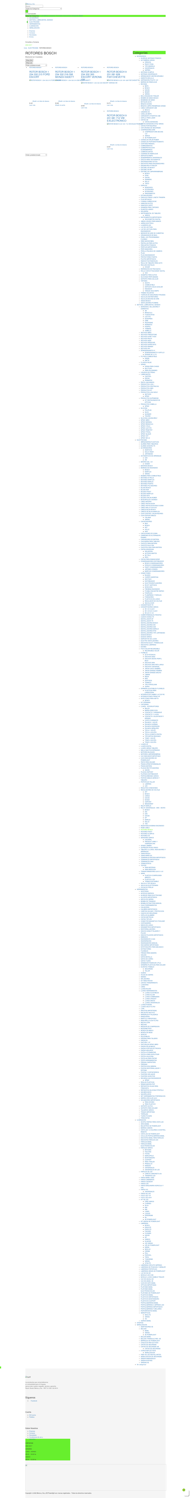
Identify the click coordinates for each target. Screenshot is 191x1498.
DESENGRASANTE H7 (148, 350)
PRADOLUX (148, 1164)
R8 (146, 1217)
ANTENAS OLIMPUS (147, 72)
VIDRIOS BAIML (146, 1321)
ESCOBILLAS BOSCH (148, 168)
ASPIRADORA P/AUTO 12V (149, 80)
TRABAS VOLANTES (147, 293)
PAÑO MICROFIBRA (147, 241)
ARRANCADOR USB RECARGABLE (152, 76)
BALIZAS (143, 1329)
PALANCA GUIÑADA (151, 724)
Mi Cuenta (32, 1415)
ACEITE (147, 283)
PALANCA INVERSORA (152, 726)
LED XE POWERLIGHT (152, 1245)
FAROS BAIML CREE (147, 1178)
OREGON (148, 62)
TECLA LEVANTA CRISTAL (153, 734)
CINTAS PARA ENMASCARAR (150, 559)
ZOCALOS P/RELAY (147, 887)
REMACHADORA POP (148, 1084)
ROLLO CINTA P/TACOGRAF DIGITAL (153, 271)
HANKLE (147, 1239)
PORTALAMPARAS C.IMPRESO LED (152, 1305)
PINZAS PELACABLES (148, 1046)
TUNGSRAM (149, 1259)
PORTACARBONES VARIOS (150, 776)
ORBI (146, 321)
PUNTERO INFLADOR (148, 1074)
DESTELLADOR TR (147, 621)
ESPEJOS (144, 185)
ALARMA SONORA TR (148, 446)
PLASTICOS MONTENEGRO (150, 1299)
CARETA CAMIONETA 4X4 (153, 1174)
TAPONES (144, 281)
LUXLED (147, 1213)
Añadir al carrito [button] (60, 105)
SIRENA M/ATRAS (146, 1361)
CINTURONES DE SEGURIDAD (151, 128)
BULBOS (147, 575)
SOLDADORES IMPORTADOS (150, 1100)
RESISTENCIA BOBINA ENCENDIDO (152, 826)
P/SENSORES (149, 597)
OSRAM (147, 1251)
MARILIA (147, 820)
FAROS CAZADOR (147, 1182)
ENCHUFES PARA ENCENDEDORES (152, 164)
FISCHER (148, 1231)
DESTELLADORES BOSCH (149, 623)
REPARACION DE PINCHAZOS (150, 269)
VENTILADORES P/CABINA (149, 303)
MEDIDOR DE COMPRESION (150, 1026)
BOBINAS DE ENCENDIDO (149, 468)
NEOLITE (148, 1315)
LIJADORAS (144, 985)
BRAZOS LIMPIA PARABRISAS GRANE (153, 106)
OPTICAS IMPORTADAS (148, 1285)
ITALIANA (148, 517)
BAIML (147, 1331)
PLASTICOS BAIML (147, 1295)
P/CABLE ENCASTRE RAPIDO (154, 591)
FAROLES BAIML (146, 1142)
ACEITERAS (145, 891)
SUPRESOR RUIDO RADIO (149, 848)
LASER (147, 1211)
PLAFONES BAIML (147, 1287)
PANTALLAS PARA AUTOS (149, 243)
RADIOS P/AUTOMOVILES (149, 261)
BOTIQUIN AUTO (146, 102)
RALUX (147, 822)
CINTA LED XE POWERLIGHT (150, 1134)
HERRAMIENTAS (34, 24)
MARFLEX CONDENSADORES (154, 571)
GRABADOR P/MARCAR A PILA (151, 963)
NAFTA (147, 360)
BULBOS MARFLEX (147, 494)
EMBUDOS (144, 937)
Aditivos (46, 16)
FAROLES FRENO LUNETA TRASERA (153, 197)
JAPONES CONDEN (151, 569)
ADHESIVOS (149, 187)
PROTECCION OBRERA (148, 1066)
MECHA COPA (145, 1022)
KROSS (147, 378)
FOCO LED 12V (146, 1195)
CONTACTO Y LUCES (152, 714)
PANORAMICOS (150, 193)
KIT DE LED (144, 1199)
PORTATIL (148, 1255)
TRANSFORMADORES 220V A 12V (152, 871)
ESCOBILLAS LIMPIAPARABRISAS (152, 171)
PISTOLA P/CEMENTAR (148, 1052)
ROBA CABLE (145, 828)
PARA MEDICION (150, 869)
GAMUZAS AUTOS (147, 203)
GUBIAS (143, 973)
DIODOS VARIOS (146, 637)
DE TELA (148, 555)
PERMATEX (148, 325)
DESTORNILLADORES (148, 929)
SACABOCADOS (146, 1092)
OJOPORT (148, 1160)
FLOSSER (148, 1233)
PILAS (143, 253)
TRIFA (147, 1257)
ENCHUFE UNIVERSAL (152, 667)
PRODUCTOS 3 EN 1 (147, 384)
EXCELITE (148, 1229)
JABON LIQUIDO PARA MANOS (151, 221)
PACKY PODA (149, 64)
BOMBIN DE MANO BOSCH (149, 98)
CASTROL (148, 376)
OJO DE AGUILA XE (147, 1279)
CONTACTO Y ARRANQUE (153, 712)
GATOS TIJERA (146, 961)
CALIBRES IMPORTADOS (149, 909)
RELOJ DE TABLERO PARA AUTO (151, 263)
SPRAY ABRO (145, 420)
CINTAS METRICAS (147, 917)
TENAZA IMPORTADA (148, 1112)
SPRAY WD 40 (145, 438)
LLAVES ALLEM (150, 995)
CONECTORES (145, 573)
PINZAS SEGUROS (147, 1050)
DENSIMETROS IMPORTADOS (151, 927)
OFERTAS (140, 1323)
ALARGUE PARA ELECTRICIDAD (151, 895)
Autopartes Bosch (77, 16)
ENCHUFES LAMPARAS (148, 645)
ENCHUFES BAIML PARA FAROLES (152, 1138)
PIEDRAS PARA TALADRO (149, 1038)
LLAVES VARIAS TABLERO (149, 748)
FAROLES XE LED (146, 1172)
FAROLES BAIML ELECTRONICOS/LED (148, 1145)
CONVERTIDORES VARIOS (149, 607)
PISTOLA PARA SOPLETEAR (150, 1054)
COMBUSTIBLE (150, 285)
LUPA (142, 1009)
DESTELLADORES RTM (148, 631)
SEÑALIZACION (34, 28)
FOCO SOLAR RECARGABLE (150, 649)
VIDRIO (147, 686)
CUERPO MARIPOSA (151, 577)
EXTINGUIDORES (146, 195)
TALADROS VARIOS (147, 1110)
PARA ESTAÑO (149, 1102)
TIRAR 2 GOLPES (150, 740)
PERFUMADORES (146, 249)
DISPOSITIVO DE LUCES (149, 639)
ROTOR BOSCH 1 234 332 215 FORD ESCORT (39, 74)
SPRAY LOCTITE (146, 428)
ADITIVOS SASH (146, 340)
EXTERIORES (149, 189)
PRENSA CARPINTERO (148, 1062)
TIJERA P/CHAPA (146, 1116)
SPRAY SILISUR (146, 434)
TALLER (147, 971)
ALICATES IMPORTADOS (149, 897)
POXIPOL (148, 327)
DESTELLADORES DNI (148, 625)
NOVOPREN (148, 319)
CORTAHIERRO (146, 923)
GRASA (143, 364)
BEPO (147, 86)
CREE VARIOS (149, 1201)
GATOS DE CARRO (147, 959)
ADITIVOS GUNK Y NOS (148, 337)
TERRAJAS (144, 1114)
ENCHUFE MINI (150, 663)
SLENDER (148, 414)
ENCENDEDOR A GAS (148, 939)
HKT (146, 527)
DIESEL (147, 358)
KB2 (146, 1207)
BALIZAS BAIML (146, 1337)
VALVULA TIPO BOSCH (148, 883)
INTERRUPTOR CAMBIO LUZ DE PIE (153, 694)
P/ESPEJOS (148, 593)
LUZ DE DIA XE (146, 1273)
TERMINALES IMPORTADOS (150, 859)
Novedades (33, 35)
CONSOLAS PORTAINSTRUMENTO (152, 142)
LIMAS (143, 987)
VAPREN (147, 70)
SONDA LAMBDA (146, 846)
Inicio (25, 48)
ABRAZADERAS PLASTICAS (150, 442)
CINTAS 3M (144, 120)
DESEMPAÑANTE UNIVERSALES (151, 158)
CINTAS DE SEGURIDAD (148, 1345)
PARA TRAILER (150, 1162)
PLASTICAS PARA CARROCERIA (150, 691)
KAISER (147, 464)
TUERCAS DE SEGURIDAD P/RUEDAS (153, 295)
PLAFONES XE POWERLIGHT (150, 1293)
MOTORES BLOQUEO (148, 752)
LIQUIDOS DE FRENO (148, 372)
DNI (146, 812)
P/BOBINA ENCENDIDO (152, 589)
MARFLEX (148, 472)
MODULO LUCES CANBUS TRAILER (152, 1277)
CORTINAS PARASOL (148, 144)
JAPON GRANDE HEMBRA (153, 671)
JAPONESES (149, 454)
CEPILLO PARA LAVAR (148, 118)
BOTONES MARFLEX (147, 480)
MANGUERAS (145, 1017)
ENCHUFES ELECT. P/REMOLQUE (152, 643)
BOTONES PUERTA (147, 484)
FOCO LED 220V (146, 1197)
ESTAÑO (143, 647)
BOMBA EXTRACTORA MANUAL (151, 903)
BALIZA (147, 708)
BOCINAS (144, 84)
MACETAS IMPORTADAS (149, 1011)
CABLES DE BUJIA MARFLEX (150, 511)
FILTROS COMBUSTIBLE (149, 356)
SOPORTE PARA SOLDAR (149, 1108)
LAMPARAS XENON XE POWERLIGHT (153, 1271)
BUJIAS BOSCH (146, 488)
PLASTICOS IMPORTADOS (149, 1297)
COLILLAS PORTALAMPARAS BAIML (152, 1136)
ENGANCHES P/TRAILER (149, 166)
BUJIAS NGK (145, 490)
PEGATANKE (149, 323)
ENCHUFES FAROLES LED (149, 1140)
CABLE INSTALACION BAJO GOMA (152, 506)
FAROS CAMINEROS (147, 1180)
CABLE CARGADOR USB (149, 108)
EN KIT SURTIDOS (151, 585)
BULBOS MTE (145, 496)
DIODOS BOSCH (146, 635)
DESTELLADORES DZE (148, 627)
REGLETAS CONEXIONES (149, 788)
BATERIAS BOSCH (147, 466)
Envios (31, 37)
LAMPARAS (144, 1223)
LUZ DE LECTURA (147, 227)
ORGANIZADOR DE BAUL (149, 235)
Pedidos (31, 1417)
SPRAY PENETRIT (147, 430)
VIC (146, 1319)
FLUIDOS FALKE (146, 362)
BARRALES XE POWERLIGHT (150, 1341)
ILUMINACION (33, 26)
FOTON (147, 1154)
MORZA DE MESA (146, 1032)
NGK (146, 531)
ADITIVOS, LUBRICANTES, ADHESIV (41, 20)
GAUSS (147, 90)
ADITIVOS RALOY (146, 339)
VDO (146, 273)
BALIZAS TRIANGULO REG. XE (151, 1339)
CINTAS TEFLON (146, 919)
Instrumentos (67, 16)
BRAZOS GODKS (146, 104)
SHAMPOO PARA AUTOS (149, 275)
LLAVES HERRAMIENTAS (149, 991)
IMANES (143, 977)
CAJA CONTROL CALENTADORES (152, 513)
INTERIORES (149, 191)
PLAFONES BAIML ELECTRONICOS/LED (148, 1290)
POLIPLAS (148, 410)
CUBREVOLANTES (147, 152)
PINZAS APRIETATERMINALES (151, 764)
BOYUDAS (148, 1150)
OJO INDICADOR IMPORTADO (151, 756)
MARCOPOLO (149, 1156)
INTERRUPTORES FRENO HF (150, 696)
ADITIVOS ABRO (146, 333)
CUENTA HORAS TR (147, 617)
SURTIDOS (148, 680)
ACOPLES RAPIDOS (147, 893)
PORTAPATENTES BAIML (149, 1311)
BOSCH (147, 88)
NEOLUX (147, 1249)
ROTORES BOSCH (35, 67)
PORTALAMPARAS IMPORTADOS (151, 1307)
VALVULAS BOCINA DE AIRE (150, 299)
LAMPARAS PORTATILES (149, 1269)
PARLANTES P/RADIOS (148, 245)
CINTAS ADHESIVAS (151, 122)
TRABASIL (148, 329)
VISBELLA (148, 331)
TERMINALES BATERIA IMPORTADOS (153, 857)
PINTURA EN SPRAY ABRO (149, 1044)
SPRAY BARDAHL (146, 422)
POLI (146, 1253)
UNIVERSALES (149, 68)
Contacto (32, 33)
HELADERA (144, 211)
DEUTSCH (148, 579)
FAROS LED (145, 1184)
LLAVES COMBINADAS (152, 997)
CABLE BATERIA (146, 502)
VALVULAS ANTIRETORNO (149, 297)
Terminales (59, 16)
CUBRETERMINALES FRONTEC (151, 615)
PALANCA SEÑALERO (152, 728)
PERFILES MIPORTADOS (149, 247)
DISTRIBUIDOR (150, 581)
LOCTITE (148, 317)
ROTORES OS (145, 836)
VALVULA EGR (149, 603)
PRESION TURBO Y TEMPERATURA (151, 843)
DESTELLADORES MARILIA (150, 629)
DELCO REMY (149, 452)
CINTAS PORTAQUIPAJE (149, 126)
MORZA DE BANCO (147, 1030)
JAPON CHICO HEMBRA (152, 669)
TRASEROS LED (150, 1176)
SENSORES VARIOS (147, 838)
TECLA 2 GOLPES (150, 732)
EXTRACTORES (146, 949)
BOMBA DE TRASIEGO (148, 901)
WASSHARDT (149, 804)
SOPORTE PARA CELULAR (149, 279)
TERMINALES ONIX (147, 861)
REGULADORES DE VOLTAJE (150, 790)
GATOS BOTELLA (146, 957)
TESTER (143, 865)
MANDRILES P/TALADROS (149, 1015)
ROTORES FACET (146, 832)
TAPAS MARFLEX (146, 855)
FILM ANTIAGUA (146, 199)
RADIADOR (148, 289)
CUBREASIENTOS (146, 146)
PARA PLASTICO (150, 1104)
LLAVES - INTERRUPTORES (150, 706)
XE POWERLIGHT (150, 138)
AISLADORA (149, 551)
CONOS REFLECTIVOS (148, 1351)
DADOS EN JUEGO (147, 925)
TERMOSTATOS (146, 863)
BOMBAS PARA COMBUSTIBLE (151, 476)
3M (146, 311)
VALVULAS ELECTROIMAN (149, 885)
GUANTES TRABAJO (147, 967)
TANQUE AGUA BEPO (152, 291)
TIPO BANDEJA (150, 66)
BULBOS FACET (146, 492)
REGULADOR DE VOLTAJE (153, 601)
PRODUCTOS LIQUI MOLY (149, 392)
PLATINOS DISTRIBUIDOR (149, 774)
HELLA (147, 181)
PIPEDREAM (149, 1215)
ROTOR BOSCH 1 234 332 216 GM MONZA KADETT (65, 74)
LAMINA (147, 675)
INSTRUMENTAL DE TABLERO (151, 213)
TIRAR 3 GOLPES (150, 742)
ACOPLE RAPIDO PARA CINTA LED (152, 1122)
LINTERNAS (145, 704)
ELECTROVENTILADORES (153, 583)
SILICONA (144, 408)
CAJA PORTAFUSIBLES (148, 515)
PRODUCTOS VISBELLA (148, 404)
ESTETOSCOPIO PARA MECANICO (152, 947)
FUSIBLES (144, 653)
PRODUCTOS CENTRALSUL (150, 386)
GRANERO (148, 179)
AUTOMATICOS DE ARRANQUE (151, 456)
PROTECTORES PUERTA (149, 257)
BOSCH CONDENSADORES (154, 563)
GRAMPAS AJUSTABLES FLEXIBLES (152, 688)
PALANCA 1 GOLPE (151, 722)
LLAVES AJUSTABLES (152, 993)
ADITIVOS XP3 (145, 348)
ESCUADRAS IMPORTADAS (150, 945)
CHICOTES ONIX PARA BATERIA (151, 547)
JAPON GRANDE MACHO (153, 673)
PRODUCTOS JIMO (147, 388)
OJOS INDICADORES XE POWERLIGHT (149, 759)
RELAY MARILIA (146, 806)
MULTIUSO (148, 368)
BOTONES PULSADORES (149, 486)
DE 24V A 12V (149, 613)
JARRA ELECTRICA (147, 223)
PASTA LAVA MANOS (147, 382)
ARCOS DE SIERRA (147, 899)
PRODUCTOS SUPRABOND (150, 398)
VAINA (143, 873)
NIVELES (144, 1034)
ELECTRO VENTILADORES (149, 641)
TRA (146, 824)
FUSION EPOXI (149, 315)
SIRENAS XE (145, 1362)
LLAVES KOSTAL (146, 746)
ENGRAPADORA (146, 941)
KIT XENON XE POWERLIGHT (150, 1221)
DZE (146, 458)
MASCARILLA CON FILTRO (149, 1020)
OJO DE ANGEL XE (147, 1281)
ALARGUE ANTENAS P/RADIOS (151, 58)
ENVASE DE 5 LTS (150, 354)
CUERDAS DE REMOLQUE (149, 154)
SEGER (147, 92)
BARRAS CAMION (146, 1128)
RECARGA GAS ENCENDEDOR (151, 1078)
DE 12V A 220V (149, 609)
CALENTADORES (146, 521)
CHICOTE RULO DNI (147, 545)
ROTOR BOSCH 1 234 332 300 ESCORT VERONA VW (91, 75)
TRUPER (147, 416)
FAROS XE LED (146, 1193)
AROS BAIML (145, 1124)
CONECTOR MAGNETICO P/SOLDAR (153, 921)
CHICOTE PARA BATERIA (149, 543)
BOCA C (147, 110)
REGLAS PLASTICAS (147, 1082)
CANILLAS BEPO (146, 114)
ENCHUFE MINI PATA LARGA (154, 665)
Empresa (32, 31)
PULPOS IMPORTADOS (148, 259)
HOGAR (147, 267)
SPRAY (147, 396)
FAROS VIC (144, 1190)
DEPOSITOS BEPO (147, 156)
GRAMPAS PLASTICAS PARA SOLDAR (153, 965)
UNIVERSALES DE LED (152, 1170)
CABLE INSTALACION (148, 504)
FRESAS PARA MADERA (148, 953)
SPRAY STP (144, 436)
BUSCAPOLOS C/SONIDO (149, 500)
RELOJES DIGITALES (147, 265)
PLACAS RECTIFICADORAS (150, 768)
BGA (146, 523)
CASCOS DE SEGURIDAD (149, 913)
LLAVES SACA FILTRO (148, 1007)
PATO (146, 557)
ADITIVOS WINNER (147, 346)
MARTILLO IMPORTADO (148, 1019)
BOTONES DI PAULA (147, 478)
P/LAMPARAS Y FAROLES (153, 595)
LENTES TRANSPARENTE (149, 983)
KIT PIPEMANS (145, 702)
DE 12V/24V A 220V (151, 611)
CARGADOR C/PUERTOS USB (150, 116)
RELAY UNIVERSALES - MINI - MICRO (153, 808)
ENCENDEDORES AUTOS (149, 162)
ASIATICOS (148, 450)
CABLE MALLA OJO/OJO (149, 508)
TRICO (147, 183)
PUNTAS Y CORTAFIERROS (150, 1072)
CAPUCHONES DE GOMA (149, 533)
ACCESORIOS (33, 18)
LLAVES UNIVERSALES (152, 1003)
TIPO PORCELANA (151, 684)
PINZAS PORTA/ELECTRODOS (151, 1048)
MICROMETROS (146, 1028)
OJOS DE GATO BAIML (148, 1283)
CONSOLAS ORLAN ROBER (150, 140)
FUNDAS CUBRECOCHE (148, 201)
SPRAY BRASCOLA (147, 424)
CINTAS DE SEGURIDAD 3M (150, 1347)
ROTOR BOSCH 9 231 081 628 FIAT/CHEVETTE (117, 74)
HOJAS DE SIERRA (147, 975)
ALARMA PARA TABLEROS (149, 444)
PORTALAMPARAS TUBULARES (151, 1309)
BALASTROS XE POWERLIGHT (151, 1126)
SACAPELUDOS (146, 1094)
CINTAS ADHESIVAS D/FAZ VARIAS (152, 124)
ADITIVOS (148, 394)
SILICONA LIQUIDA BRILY (149, 418)
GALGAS (143, 955)
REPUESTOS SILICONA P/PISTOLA (152, 1090)
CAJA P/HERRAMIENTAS (149, 905)
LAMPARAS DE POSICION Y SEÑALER (153, 1267)
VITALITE (148, 1263)
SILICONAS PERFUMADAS (149, 277)
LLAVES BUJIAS (146, 989)
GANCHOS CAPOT (147, 205)
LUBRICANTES (145, 374)
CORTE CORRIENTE (151, 720)
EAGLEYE (148, 1227)
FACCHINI (148, 1152)
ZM (146, 460)
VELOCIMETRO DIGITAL (153, 219)
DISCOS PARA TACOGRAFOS (150, 160)
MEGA (147, 677)
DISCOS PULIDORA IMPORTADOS (152, 935)
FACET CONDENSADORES (153, 567)
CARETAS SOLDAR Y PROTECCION (152, 911)
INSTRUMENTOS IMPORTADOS (151, 217)
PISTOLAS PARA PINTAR (149, 1058)
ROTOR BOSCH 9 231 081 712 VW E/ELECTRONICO (117, 118)
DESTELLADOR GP (147, 619)
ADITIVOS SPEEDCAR (148, 342)
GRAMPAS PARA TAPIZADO (150, 207)
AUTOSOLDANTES (151, 553)
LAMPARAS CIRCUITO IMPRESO (151, 1265)
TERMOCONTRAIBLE (152, 881)
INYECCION (148, 587)
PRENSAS (144, 1064)
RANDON (148, 1166)
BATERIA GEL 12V (147, 462)
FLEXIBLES (144, 951)
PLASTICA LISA (150, 879)
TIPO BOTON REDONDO (153, 736)
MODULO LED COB (147, 1275)
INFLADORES (145, 979)
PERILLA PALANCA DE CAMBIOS (151, 251)
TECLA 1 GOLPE (150, 730)
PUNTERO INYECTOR (148, 1076)
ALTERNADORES (146, 448)
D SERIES (148, 1203)
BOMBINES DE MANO (148, 100)
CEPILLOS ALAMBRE (147, 915)
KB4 (146, 1209)
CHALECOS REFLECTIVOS (149, 1343)
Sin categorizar (141, 1364)
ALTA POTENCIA (150, 655)
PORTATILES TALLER (148, 782)
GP (146, 818)
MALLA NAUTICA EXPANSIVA (150, 750)
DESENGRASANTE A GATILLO (154, 352)
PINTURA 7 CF (145, 1042)
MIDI (146, 679)
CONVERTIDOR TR (147, 605)
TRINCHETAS (145, 1118)
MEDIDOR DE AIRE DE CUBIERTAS (152, 233)
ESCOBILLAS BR (146, 169)
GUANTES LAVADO (147, 209)
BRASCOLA (148, 313)
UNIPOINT (148, 802)
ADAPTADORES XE (147, 1327)
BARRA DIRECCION (151, 710)
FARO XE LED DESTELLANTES (151, 1355)
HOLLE (147, 529)
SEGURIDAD (149, 969)
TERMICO (148, 682)
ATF (146, 792)
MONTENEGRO (150, 1158)
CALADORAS (145, 907)
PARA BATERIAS (150, 867)
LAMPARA (148, 784)
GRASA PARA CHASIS (152, 366)
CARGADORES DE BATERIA (150, 539)
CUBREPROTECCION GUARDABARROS (148, 149)
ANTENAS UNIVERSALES (149, 74)
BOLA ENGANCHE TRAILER (150, 96)
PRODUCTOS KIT (146, 390)
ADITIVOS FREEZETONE (149, 335)
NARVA (147, 1247)
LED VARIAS (149, 1243)
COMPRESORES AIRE (148, 130)
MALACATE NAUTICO (148, 1013)
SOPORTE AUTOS (147, 1106)
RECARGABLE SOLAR (152, 651)
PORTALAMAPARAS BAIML (149, 1303)
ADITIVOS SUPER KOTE (148, 344)
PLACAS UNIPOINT (147, 772)
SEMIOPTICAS (145, 1313)
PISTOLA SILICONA (147, 1056)
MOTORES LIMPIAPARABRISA (150, 754)
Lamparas (52, 16)
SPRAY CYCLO (145, 426)
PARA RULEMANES (151, 370)
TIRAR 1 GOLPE (150, 738)
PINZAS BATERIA (146, 766)
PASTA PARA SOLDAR (148, 762)
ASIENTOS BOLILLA (147, 78)
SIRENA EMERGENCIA (148, 1359)
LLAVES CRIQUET (150, 999)
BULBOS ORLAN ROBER (149, 498)
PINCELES (144, 1040)
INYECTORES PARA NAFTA (149, 698)
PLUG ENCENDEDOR (148, 255)
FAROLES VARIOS (147, 1148)
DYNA (146, 175)
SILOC (147, 412)
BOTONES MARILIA (147, 482)
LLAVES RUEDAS (146, 1005)
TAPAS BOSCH (145, 853)
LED (146, 786)
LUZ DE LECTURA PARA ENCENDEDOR (149, 230)
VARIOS (147, 136)
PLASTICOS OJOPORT (148, 1301)
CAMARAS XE (145, 112)
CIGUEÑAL (148, 840)
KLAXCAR (148, 1241)
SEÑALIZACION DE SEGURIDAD (151, 1357)
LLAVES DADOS (150, 1001)
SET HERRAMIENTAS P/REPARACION (153, 1096)
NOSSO (147, 800)
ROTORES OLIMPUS (147, 834)
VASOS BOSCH (146, 301)
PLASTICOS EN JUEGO (152, 599)
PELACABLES (145, 1036)
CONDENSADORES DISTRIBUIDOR (152, 561)
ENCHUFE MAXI (150, 657)
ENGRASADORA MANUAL (149, 943)
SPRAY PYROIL (146, 432)
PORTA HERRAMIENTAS (149, 1060)
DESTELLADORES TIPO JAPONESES (153, 633)
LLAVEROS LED (146, 225)
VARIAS (147, 94)
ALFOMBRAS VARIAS (148, 60)
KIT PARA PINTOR (147, 981)
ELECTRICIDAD (34, 22)
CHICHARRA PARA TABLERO (150, 541)
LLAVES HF (144, 744)
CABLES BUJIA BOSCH (148, 510)
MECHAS (144, 1024)
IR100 (147, 1205)
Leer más (32, 105)
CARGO (147, 796)
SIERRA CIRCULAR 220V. (149, 1098)
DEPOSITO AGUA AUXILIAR (154, 287)
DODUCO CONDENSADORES (154, 565)
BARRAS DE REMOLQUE (149, 82)
